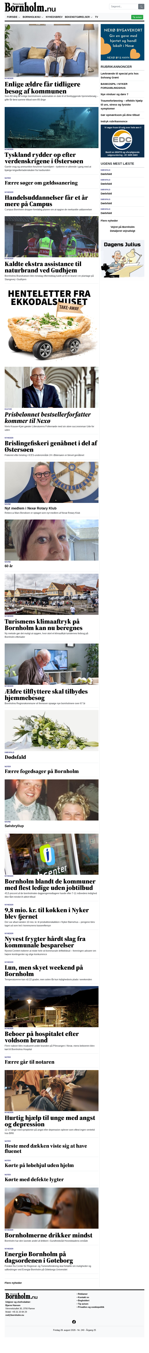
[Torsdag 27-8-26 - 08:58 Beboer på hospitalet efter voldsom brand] (52, 1006)
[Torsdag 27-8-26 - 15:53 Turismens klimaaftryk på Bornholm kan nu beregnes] (52, 594)
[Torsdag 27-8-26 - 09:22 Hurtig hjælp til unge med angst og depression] (52, 1090)
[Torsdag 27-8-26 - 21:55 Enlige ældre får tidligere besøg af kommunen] (52, 50)
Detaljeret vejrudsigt (122, 230)
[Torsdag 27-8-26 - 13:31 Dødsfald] (52, 730)
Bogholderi (83, 1300)
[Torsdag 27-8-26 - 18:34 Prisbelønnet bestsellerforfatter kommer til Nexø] (52, 387)
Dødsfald (106, 174)
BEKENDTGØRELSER (77, 17)
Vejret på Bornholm (123, 227)
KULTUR (8, 409)
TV (96, 17)
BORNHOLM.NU (32, 17)
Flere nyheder (13, 1282)
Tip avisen (137, 17)
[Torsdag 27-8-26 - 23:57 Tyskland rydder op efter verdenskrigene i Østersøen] (52, 127)
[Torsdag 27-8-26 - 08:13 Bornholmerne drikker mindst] (52, 1208)
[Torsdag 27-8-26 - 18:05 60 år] (52, 539)
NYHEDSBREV (54, 17)
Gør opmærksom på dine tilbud (120, 115)
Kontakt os (83, 1297)
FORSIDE (12, 17)
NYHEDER (9, 78)
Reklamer (83, 1294)
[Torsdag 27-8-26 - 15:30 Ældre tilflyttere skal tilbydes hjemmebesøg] (52, 664)
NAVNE (8, 504)
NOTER (8, 178)
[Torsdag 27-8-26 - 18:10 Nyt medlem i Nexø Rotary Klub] (52, 482)
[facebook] (74, 1321)
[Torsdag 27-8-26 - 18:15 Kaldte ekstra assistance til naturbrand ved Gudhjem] (52, 236)
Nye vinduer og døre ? (114, 94)
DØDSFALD (9, 752)
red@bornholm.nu (14, 1315)
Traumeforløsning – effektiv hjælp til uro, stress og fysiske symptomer (122, 104)
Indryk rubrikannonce (114, 121)
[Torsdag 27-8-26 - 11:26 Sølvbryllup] (52, 799)
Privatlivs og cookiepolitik (91, 1307)
